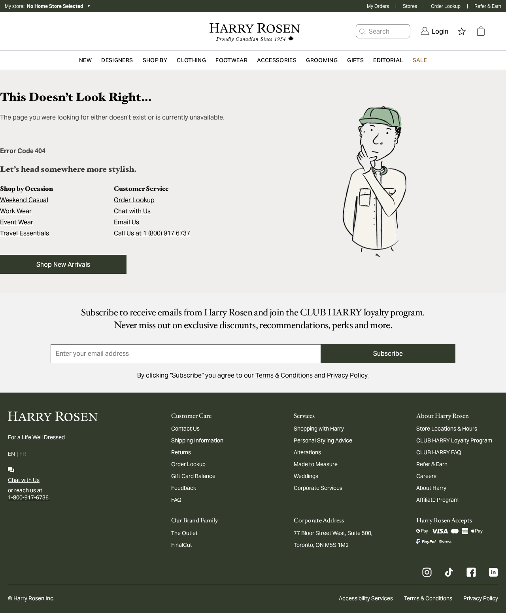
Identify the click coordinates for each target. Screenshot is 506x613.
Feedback (183, 488)
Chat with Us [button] (132, 211)
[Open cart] (480, 31)
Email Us (126, 222)
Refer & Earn (487, 6)
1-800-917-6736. (29, 497)
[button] (362, 31)
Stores (410, 6)
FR (22, 453)
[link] (434, 31)
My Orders (378, 6)
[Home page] (253, 31)
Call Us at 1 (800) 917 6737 (152, 233)
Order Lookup (446, 6)
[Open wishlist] (461, 31)
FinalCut (181, 544)
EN (11, 453)
